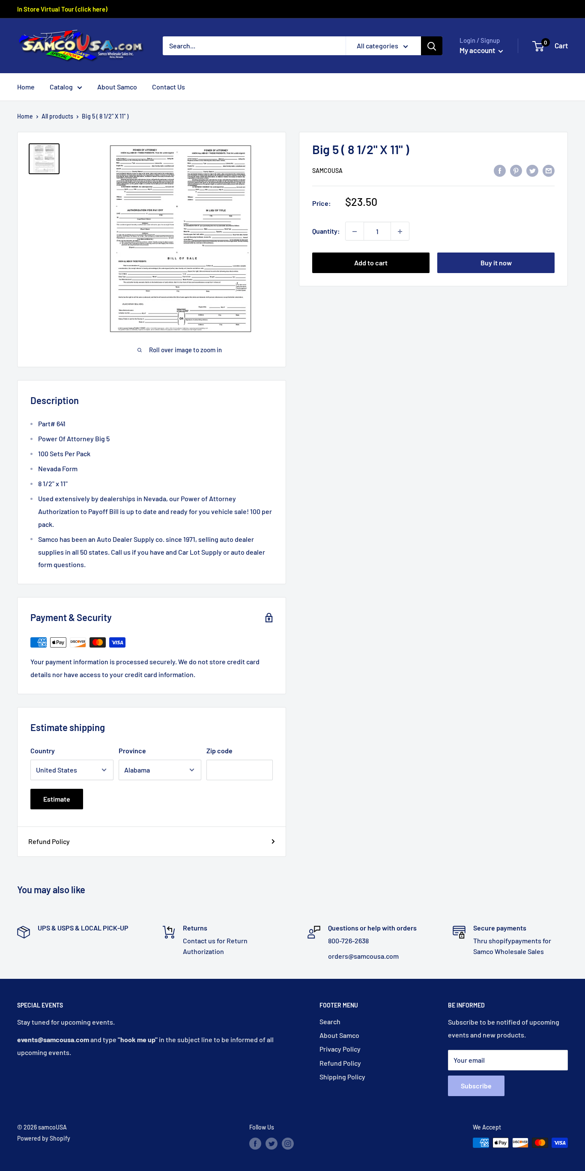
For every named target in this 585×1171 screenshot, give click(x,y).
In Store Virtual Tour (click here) (62, 9)
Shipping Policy (342, 1077)
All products (57, 116)
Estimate (56, 799)
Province (132, 750)
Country (42, 750)
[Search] (431, 45)
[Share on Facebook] (500, 170)
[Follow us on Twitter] (272, 1144)
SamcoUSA (327, 171)
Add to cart (371, 263)
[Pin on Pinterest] (516, 170)
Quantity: (326, 231)
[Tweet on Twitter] (532, 170)
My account (478, 50)
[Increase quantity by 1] (400, 232)
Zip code (219, 750)
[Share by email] (549, 170)
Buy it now (496, 263)
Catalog (61, 87)
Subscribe (476, 1086)
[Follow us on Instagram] (288, 1144)
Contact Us (168, 87)
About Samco (117, 87)
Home (26, 87)
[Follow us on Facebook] (255, 1144)
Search (329, 1021)
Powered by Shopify (43, 1138)
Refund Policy (49, 841)
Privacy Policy (340, 1049)
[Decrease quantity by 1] (355, 232)
